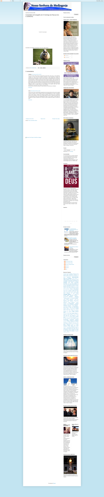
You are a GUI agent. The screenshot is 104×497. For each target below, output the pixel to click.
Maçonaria (71, 295)
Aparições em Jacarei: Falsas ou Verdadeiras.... (73, 238)
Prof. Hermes (76, 321)
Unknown (67, 267)
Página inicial (43, 118)
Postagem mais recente (30, 118)
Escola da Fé (70, 284)
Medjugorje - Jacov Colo (74, 299)
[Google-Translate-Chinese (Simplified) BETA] (65, 221)
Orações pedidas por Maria (68, 308)
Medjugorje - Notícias (73, 303)
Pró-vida (67, 323)
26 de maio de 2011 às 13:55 (35, 90)
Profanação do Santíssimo (67, 322)
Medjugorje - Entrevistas (73, 296)
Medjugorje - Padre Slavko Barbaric (68, 304)
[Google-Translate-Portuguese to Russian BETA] (77, 221)
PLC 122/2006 (75, 308)
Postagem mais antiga (56, 118)
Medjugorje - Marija (66, 300)
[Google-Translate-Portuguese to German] (69, 221)
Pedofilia (77, 318)
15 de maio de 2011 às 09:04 (36, 74)
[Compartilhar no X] (42, 67)
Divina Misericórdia (74, 282)
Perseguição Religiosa (74, 319)
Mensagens (76, 306)
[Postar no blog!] (41, 67)
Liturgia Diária (67, 294)
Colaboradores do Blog (75, 279)
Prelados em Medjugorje (74, 320)
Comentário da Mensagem (67, 280)
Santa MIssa (70, 325)
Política (68, 320)
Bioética (76, 278)
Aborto (71, 273)
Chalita (70, 279)
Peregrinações (65, 319)
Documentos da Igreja (67, 283)
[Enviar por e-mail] (40, 67)
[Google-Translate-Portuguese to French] (67, 221)
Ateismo (73, 278)
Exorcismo (73, 285)
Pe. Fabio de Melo (69, 314)
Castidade (67, 279)
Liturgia (77, 293)
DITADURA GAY (66, 282)
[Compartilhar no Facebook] (43, 67)
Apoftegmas (69, 277)
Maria (68, 295)
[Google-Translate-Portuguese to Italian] (71, 221)
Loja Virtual (73, 294)
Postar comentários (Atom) (32, 120)
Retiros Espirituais (66, 324)
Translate (71, 151)
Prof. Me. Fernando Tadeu (70, 264)
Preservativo (65, 321)
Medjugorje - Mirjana (67, 302)
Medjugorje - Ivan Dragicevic (70, 298)
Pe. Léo (67, 316)
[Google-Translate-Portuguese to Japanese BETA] (73, 221)
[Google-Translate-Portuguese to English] (75, 221)
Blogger (54, 483)
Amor (67, 274)
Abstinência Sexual (75, 273)
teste (66, 269)
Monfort (64, 307)
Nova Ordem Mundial (75, 307)
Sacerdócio (65, 325)
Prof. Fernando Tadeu (69, 262)
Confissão (76, 281)
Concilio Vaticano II (71, 281)
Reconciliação (76, 323)
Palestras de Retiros (67, 311)
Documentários (74, 283)
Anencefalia (71, 274)
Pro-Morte (68, 321)
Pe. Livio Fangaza (71, 315)
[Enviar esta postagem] (38, 67)
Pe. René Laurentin (66, 318)
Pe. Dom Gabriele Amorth (72, 313)
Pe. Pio (77, 317)
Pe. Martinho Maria (71, 316)
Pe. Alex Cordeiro (68, 312)
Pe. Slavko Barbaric (73, 318)
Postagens (66, 55)
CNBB (64, 279)
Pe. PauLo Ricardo (68, 317)
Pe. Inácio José (74, 314)
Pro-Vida (72, 321)
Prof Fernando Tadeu (69, 261)
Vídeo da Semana (71, 330)
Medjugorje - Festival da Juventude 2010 (69, 297)
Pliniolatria (64, 320)
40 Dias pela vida (66, 273)
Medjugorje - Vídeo (71, 306)
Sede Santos (76, 325)
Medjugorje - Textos (71, 305)
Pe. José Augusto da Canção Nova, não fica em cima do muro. (73, 229)
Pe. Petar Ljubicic (73, 317)
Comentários (67, 57)
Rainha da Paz (71, 323)
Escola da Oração (75, 284)
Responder (30, 87)
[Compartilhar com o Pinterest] (45, 67)
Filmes (64, 286)
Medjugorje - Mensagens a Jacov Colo (72, 301)
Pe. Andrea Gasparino (74, 312)
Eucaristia (69, 285)
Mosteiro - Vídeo (68, 307)
